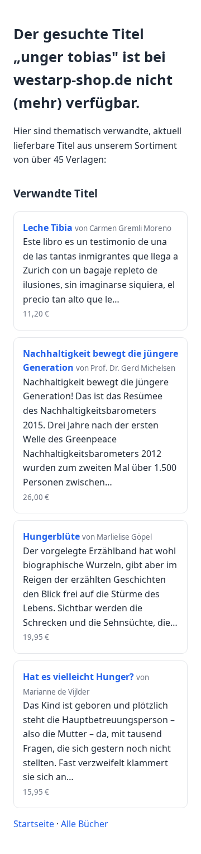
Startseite (33, 824)
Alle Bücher (84, 824)
